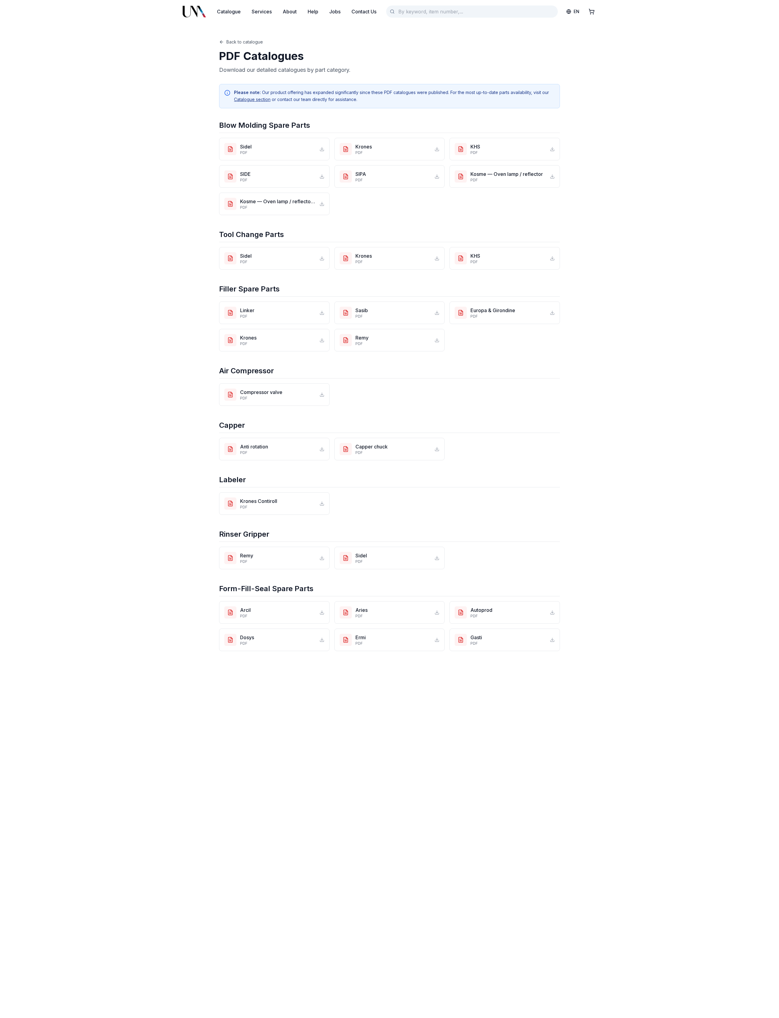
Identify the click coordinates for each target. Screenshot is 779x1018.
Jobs (335, 12)
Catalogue (229, 12)
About (290, 12)
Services (262, 12)
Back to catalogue (244, 41)
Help (313, 12)
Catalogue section (252, 99)
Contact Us (363, 12)
